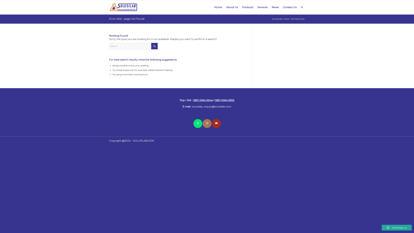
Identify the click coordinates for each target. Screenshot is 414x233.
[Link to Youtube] (216, 123)
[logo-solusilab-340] (123, 7)
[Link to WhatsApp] (197, 123)
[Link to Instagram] (207, 123)
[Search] (302, 7)
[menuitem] (218, 7)
